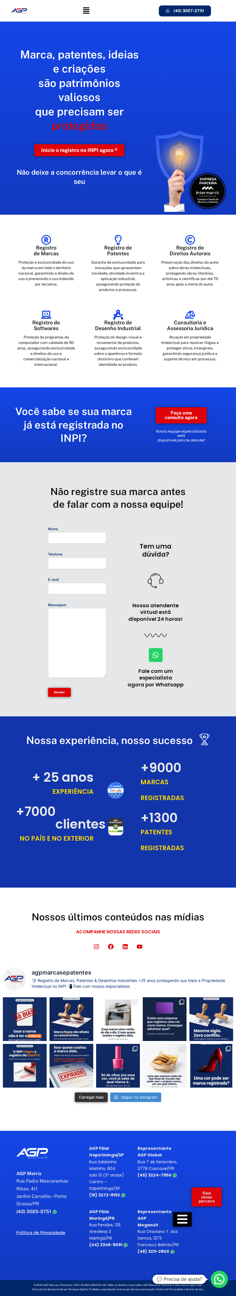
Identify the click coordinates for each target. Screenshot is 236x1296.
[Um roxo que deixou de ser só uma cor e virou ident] (164, 1019)
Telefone (55, 554)
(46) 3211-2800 (154, 1251)
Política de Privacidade (40, 1233)
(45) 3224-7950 (155, 1175)
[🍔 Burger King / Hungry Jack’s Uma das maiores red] (164, 1066)
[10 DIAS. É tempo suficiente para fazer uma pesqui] (25, 1019)
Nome (53, 529)
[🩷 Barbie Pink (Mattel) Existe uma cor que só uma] (118, 1066)
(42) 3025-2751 (34, 1211)
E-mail (53, 580)
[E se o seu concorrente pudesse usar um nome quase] (71, 1019)
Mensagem (57, 605)
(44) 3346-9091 (106, 1245)
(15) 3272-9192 (105, 1195)
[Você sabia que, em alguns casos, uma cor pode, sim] (211, 1066)
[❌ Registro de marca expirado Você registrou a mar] (71, 1066)
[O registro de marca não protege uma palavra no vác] (211, 1019)
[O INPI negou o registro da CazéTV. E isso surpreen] (25, 1066)
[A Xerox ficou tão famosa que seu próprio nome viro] (118, 1019)
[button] (86, 11)
